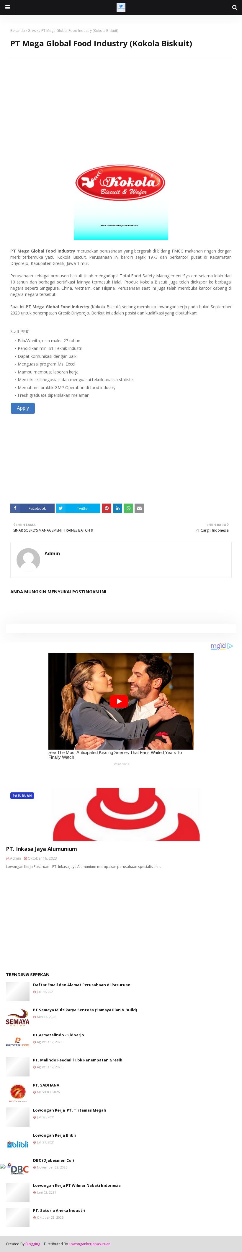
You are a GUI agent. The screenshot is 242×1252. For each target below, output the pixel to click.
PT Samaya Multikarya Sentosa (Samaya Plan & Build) (85, 1009)
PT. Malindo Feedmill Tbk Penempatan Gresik (77, 1060)
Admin (52, 553)
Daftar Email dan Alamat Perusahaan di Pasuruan (81, 984)
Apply (23, 408)
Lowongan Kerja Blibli (54, 1135)
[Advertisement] (121, 98)
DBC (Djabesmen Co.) (53, 1160)
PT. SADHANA (46, 1085)
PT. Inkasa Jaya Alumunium (41, 848)
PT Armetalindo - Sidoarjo (58, 1035)
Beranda (17, 30)
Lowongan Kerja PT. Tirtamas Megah (69, 1110)
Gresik (33, 30)
